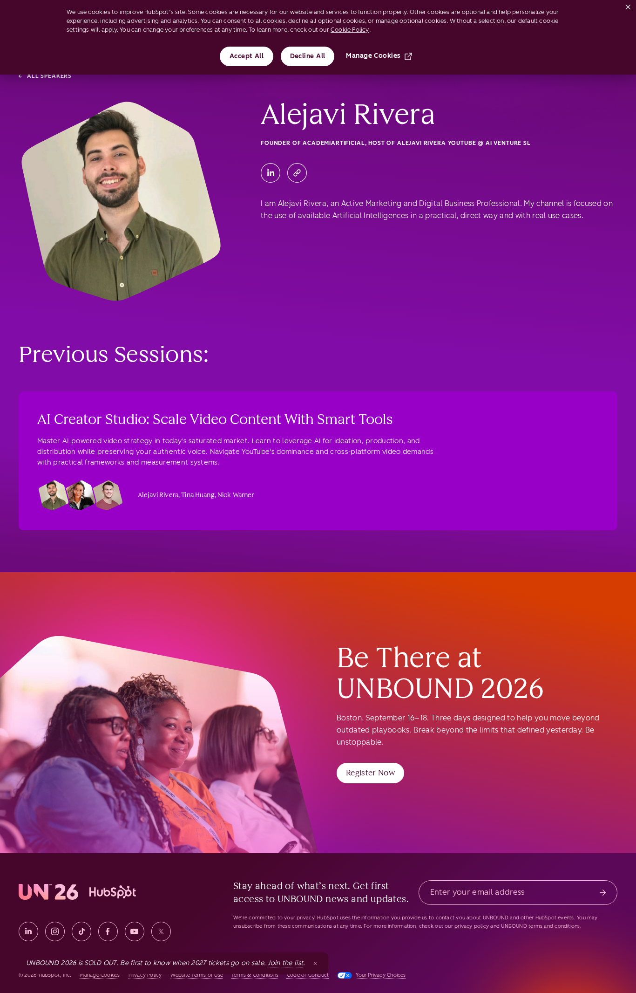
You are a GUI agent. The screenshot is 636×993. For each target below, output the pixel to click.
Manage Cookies (373, 56)
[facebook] (108, 931)
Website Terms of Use (196, 975)
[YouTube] (134, 931)
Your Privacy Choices (381, 975)
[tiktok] (81, 931)
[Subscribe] (603, 893)
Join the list (285, 963)
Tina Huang (197, 495)
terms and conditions (554, 926)
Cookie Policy (350, 29)
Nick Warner (235, 495)
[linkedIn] (28, 931)
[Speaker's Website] (297, 173)
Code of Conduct (308, 975)
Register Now (370, 772)
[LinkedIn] (270, 173)
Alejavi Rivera (158, 495)
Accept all (247, 56)
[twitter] (161, 931)
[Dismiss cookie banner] (628, 5)
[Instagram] (55, 931)
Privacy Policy (145, 975)
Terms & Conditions (254, 975)
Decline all (307, 56)
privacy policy (471, 926)
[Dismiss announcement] (315, 963)
